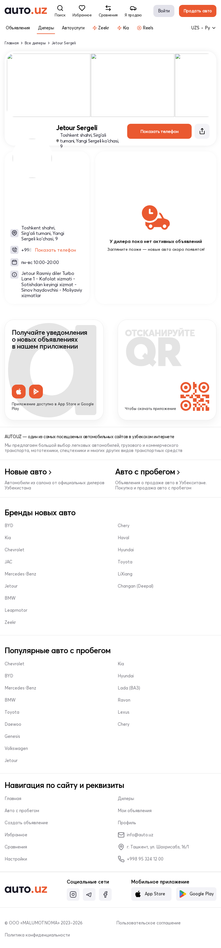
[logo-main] (26, 10)
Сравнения (16, 847)
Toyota (125, 562)
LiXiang (125, 574)
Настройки (16, 859)
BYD (9, 525)
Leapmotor (16, 610)
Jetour (11, 586)
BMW (10, 598)
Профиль (127, 822)
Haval (123, 537)
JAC (8, 562)
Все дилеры (35, 43)
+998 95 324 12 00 (145, 859)
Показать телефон (55, 250)
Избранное (16, 834)
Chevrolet (14, 549)
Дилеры (126, 798)
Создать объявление (26, 822)
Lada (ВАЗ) (129, 688)
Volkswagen (16, 748)
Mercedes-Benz (20, 574)
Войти (164, 11)
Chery (123, 525)
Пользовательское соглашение (148, 923)
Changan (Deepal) (135, 586)
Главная (12, 43)
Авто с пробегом (22, 810)
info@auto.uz (140, 834)
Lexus (123, 712)
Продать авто (198, 11)
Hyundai (126, 549)
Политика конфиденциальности (37, 935)
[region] (110, 85)
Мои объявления (135, 810)
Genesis (12, 736)
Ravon (124, 700)
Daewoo (13, 724)
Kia (8, 537)
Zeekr (10, 622)
